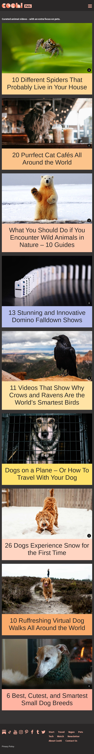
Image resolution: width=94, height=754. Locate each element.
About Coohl (55, 740)
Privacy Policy (8, 746)
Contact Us (71, 740)
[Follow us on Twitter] (44, 732)
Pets (80, 732)
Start (51, 732)
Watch (60, 736)
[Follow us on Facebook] (33, 732)
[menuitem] (90, 6)
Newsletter (74, 736)
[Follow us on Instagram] (21, 732)
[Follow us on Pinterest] (27, 732)
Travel (61, 732)
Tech (51, 736)
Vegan (71, 732)
